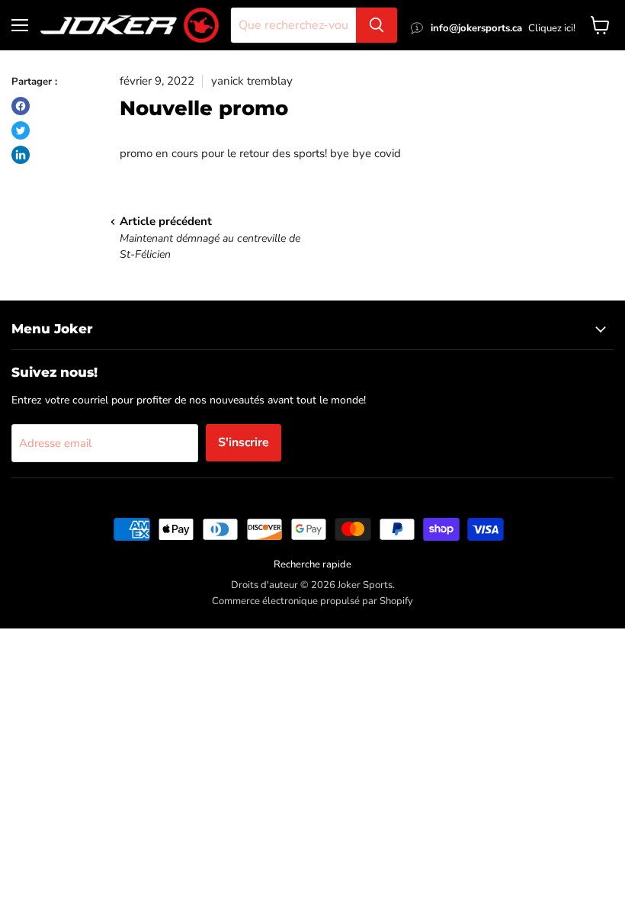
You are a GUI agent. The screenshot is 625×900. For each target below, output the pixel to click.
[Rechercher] (376, 25)
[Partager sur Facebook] (20, 106)
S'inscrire (243, 442)
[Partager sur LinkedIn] (20, 155)
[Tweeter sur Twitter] (20, 130)
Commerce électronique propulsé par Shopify (312, 601)
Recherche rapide (312, 564)
